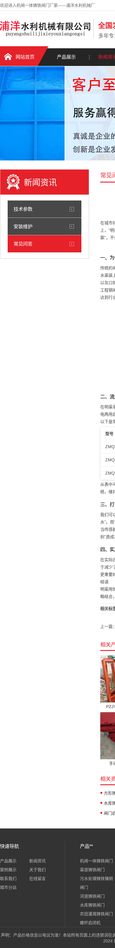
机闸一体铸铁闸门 (96, 860)
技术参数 (23, 209)
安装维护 (23, 226)
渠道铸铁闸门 (92, 869)
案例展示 (8, 869)
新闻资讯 (37, 860)
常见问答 (23, 243)
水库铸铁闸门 (92, 905)
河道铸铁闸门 (92, 896)
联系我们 (8, 878)
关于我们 (37, 869)
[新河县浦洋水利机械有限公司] (45, 36)
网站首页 (25, 56)
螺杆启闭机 (90, 922)
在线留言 (37, 878)
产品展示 (66, 56)
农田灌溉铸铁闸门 (96, 913)
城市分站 (8, 887)
